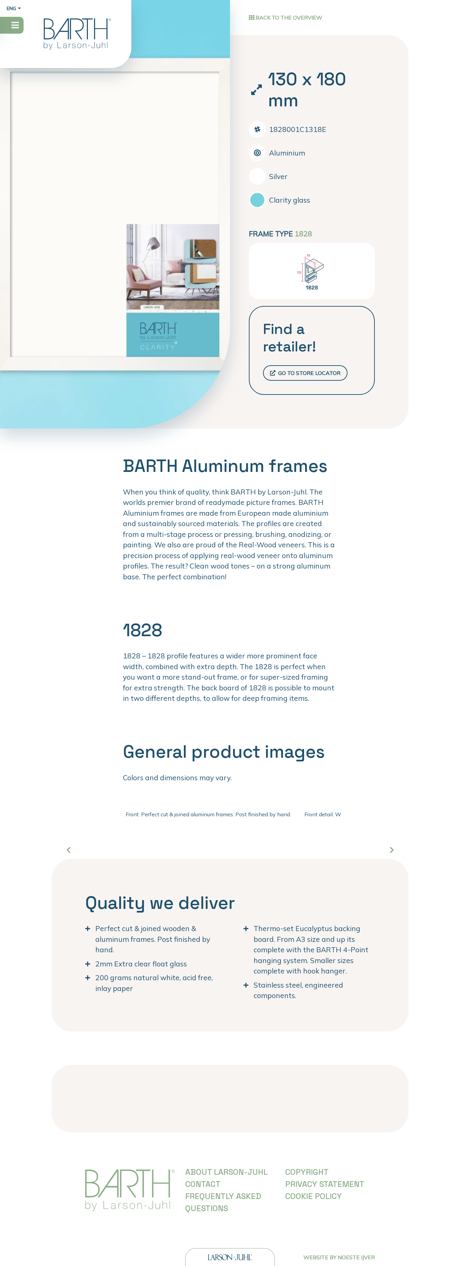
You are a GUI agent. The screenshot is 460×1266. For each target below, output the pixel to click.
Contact (203, 1184)
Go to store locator (308, 373)
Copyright (307, 1172)
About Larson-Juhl (226, 1172)
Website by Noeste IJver (339, 1257)
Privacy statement (324, 1184)
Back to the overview (288, 17)
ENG (11, 8)
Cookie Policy (313, 1196)
